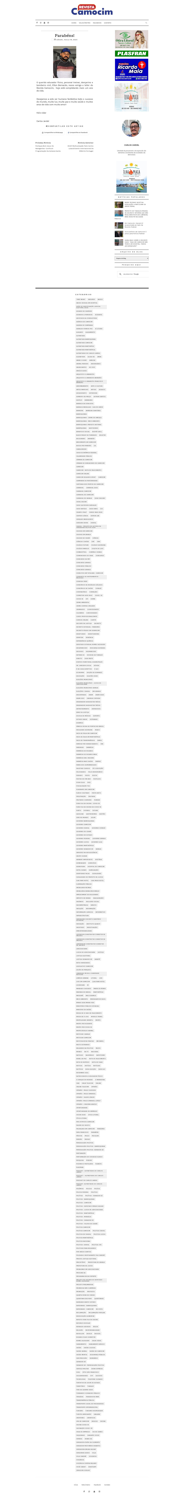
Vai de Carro (98, 1432)
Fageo (97, 730)
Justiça (101, 952)
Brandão (91, 438)
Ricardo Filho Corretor (86, 1337)
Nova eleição (91, 1069)
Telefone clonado (95, 1379)
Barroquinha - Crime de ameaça (89, 417)
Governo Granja (99, 838)
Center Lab (95, 515)
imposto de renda (83, 898)
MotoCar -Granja (83, 1034)
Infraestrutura (82, 915)
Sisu (78, 1372)
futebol (87, 810)
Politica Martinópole (84, 1237)
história (98, 859)
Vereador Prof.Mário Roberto (88, 1446)
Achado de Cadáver (84, 311)
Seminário (94, 1358)
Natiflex (79, 1055)
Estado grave (81, 719)
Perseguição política (84, 1143)
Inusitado (80, 927)
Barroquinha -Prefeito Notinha (88, 424)
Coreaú (98, 588)
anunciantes (81, 367)
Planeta (99, 1164)
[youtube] (44, 22)
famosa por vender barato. (87, 744)
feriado (79, 775)
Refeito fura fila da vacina (87, 1319)
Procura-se (81, 1273)
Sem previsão (81, 1358)
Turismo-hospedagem (94, 1410)
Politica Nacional (83, 1241)
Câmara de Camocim (84, 459)
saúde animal (81, 1351)
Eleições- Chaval (83, 691)
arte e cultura (97, 386)
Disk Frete (89, 658)
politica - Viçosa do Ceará (86, 1223)
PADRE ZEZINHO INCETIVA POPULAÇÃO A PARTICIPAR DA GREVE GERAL (135, 204)
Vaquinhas (80, 1435)
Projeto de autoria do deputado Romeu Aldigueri (89, 1280)
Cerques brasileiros (84, 519)
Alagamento (90, 332)
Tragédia (79, 1396)
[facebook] (37, 22)
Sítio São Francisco (91, 1372)
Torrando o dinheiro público (88, 1393)
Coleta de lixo (97, 548)
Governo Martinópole (85, 845)
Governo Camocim (83, 824)
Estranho (94, 719)
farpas (98, 761)
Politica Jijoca (99, 1234)
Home (73, 23)
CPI (87, 599)
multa (98, 1048)
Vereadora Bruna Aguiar (86, 1449)
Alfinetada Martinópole (85, 349)
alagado (79, 332)
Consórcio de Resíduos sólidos (89, 585)
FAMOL (99, 740)
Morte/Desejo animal (84, 1030)
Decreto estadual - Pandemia (88, 627)
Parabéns (95, 1132)
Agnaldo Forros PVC (84, 328)
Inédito (94, 905)
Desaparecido (81, 648)
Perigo (87, 1139)
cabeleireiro (81, 449)
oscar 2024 (81, 1114)
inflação (79, 908)
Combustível (81, 552)
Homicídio (92, 863)
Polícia (97, 1188)
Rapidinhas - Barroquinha (86, 1305)
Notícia (88, 1065)
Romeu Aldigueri (83, 1340)
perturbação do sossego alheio (89, 1157)
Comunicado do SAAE (84, 555)
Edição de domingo (94, 672)
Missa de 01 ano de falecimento (89, 1013)
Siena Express (97, 1368)
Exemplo (79, 723)
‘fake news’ (81, 299)
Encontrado (81, 695)
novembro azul (82, 1072)
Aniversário (96, 364)
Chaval (93, 522)
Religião (79, 1330)
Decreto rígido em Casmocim (88, 630)
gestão (102, 814)
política (79, 1195)
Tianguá (91, 1386)
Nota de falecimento (97, 1058)
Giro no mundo (82, 817)
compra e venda (95, 552)
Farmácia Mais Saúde (84, 761)
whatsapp (92, 1467)
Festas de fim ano (83, 779)
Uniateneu (80, 1417)
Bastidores (93, 428)
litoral (94, 978)
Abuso (100, 299)
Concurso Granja (83, 562)
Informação (91, 908)
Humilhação (93, 870)
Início (76, 1485)
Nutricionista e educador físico (89, 1076)
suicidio (99, 1375)
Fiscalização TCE (83, 786)
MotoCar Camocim (83, 1037)
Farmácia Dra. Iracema (85, 758)
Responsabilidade (93, 1330)
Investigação (92, 927)
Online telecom (82, 1086)
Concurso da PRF (83, 559)
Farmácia (89, 747)
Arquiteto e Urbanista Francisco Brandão (89, 382)
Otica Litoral (93, 1114)
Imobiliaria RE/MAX (83, 887)
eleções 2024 (92, 676)
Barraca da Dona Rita (84, 403)
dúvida (96, 665)
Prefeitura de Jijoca (84, 1266)
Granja (98, 849)
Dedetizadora (93, 634)
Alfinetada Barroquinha (86, 339)
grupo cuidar (81, 856)
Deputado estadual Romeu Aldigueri (90, 644)
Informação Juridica (84, 912)
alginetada (80, 356)
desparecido (91, 651)
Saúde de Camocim (97, 1351)
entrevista (96, 709)
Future (95, 810)
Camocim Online (82, 473)
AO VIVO (92, 367)
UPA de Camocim (82, 1421)
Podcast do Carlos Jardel (86, 1180)
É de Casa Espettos (84, 669)
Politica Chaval (99, 1230)
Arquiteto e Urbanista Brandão (89, 378)
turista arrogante (83, 1414)
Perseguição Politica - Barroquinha (90, 1146)
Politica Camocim (83, 1227)
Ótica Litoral (81, 1118)
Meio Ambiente (82, 999)
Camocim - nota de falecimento (88, 470)
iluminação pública (84, 884)
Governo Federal (83, 838)
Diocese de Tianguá (95, 655)
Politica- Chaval (82, 1244)
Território (80, 1386)
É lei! (96, 669)
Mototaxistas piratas (85, 1041)
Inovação (80, 924)
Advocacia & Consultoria (86, 318)
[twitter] (40, 22)
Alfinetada (80, 335)
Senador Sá (81, 1361)
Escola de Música (83, 716)
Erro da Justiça (82, 712)
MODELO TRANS (96, 1016)
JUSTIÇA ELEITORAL (83, 955)
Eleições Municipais (84, 679)
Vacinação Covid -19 (84, 1428)
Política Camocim (83, 1230)
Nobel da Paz (81, 1058)
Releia (95, 1326)
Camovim (101, 477)
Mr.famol (100, 1041)
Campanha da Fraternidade (87, 480)
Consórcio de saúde (84, 588)
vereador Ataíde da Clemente (88, 1442)
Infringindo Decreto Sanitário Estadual (88, 919)
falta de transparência (85, 740)
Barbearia (89, 400)
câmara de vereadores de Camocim (90, 463)
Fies (89, 782)
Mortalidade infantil (84, 1020)
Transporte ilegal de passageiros (90, 1403)
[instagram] (48, 22)
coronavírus (81, 592)
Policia (89, 1188)
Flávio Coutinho (82, 793)
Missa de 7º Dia (82, 1016)
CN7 (93, 541)
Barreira (79, 410)
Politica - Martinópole (85, 1213)
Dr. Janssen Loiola (83, 665)
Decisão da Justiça (84, 623)
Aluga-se (91, 356)
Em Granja (97, 691)
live (100, 978)
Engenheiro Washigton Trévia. (88, 705)
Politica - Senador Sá (85, 1220)
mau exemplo (91, 995)
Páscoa (79, 1136)
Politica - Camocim (83, 1202)
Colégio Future (82, 545)
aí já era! (98, 328)
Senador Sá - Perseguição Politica (90, 1365)
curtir (93, 620)
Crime (93, 599)
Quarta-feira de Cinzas (85, 1295)
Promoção (80, 1291)
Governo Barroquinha (85, 821)
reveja (89, 1333)
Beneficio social (83, 431)
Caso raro (93, 508)
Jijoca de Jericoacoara (85, 952)
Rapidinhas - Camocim (84, 1309)
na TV (86, 1051)
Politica (94, 1192)
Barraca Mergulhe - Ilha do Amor (89, 407)
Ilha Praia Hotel (97, 880)
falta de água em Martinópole (88, 737)
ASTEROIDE (93, 393)
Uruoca (95, 1421)
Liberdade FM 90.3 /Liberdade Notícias (87, 974)
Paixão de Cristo (83, 1125)
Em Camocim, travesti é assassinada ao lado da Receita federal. (134, 225)
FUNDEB (97, 800)
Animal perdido (82, 364)
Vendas (79, 1439)
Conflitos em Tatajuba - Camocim (89, 573)
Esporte (96, 716)
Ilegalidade (96, 873)
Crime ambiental (82, 602)
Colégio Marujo (82, 548)
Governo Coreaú (98, 828)
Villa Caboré (81, 1456)
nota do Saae (97, 1062)
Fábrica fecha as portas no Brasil (90, 726)
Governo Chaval (82, 828)
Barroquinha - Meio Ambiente (88, 421)
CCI (101, 508)
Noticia (79, 1065)
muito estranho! (83, 1044)
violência (80, 1460)
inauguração (98, 898)
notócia (79, 1069)
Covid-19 (79, 599)
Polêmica (80, 1188)
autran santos (100, 396)
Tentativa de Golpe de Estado (88, 1382)
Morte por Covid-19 (84, 1027)
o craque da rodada (84, 1079)
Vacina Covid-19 (82, 1425)
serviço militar (82, 1368)
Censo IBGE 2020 (95, 512)
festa (87, 775)
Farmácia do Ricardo (84, 751)
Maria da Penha (100, 988)
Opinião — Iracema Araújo (86, 1104)
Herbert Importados (84, 859)
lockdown (80, 985)
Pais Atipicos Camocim (85, 1121)
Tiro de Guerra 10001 (84, 1389)
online (98, 1083)
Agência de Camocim (84, 321)
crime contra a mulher (85, 606)
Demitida (79, 637)
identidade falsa (83, 873)
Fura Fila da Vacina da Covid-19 (88, 807)
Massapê (79, 995)
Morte (98, 1020)
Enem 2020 (100, 695)
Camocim (79, 466)
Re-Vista (99, 1309)
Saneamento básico (97, 1344)
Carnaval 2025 (92, 487)
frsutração (81, 796)
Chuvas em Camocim (84, 531)
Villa (94, 1453)
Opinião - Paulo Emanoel (86, 1093)
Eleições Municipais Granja (87, 688)
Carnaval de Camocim (85, 494)
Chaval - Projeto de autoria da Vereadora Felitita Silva (88, 527)
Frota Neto (96, 793)
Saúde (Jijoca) (89, 1347)
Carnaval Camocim (83, 491)
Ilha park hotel (82, 880)
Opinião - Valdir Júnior (85, 1097)
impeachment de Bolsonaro (87, 894)
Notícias (96, 1065)
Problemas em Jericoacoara (87, 1269)
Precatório (80, 1262)
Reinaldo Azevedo (83, 1326)
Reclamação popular (97, 1312)
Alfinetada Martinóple (85, 346)
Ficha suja (80, 782)
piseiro (89, 1160)
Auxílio (79, 400)
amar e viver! (81, 360)
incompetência (82, 905)
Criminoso (80, 609)
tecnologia (81, 1379)
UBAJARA (97, 1414)
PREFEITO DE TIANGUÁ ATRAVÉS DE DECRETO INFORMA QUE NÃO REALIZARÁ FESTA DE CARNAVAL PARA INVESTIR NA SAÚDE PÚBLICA (131, 215)
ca (95, 445)
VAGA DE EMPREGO (83, 1432)
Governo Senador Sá (84, 849)
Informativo (100, 912)
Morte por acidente (84, 1023)
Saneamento (81, 1344)
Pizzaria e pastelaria (84, 1164)
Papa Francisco (82, 1132)
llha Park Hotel (98, 981)
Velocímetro (84, 23)
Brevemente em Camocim (86, 442)
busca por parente (83, 445)
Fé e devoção (98, 768)
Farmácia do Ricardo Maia (86, 754)
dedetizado (81, 634)
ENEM (91, 695)
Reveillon (80, 1333)
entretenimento (82, 709)
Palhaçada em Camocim (85, 1129)
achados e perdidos (84, 314)
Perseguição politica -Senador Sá (90, 1150)
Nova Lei (102, 1069)
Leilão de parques (83, 970)
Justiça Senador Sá (84, 959)
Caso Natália (81, 508)
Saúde (78, 1347)
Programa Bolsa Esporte (86, 1276)
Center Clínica (82, 515)
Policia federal (82, 1192)
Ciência (95, 538)
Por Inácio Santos (83, 1251)
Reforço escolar (83, 1323)
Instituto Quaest (93, 924)
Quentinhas (99, 1298)
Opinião (94, 1086)
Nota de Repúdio (82, 1062)
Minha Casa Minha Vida (85, 1002)
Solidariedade (82, 1375)
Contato (107, 23)
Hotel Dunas (81, 870)
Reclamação (81, 1312)
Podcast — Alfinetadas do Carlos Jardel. (89, 1176)
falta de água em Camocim (86, 733)
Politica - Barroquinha (85, 1199)
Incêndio (79, 901)
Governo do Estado (84, 835)
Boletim (102, 435)
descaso (79, 651)
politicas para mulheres (86, 1248)
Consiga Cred (81, 581)
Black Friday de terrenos (86, 435)
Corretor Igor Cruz (84, 595)
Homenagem (81, 863)
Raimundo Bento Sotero (86, 1302)
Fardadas (80, 747)
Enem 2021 (80, 698)
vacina (103, 1421)
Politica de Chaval (83, 1234)
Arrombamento (82, 386)
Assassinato (81, 393)
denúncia (89, 637)
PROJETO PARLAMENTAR (84, 1284)
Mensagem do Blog (97, 999)
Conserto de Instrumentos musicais (87, 577)
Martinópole (98, 992)
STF (91, 1375)
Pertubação (81, 1153)
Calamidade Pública (84, 456)
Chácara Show (82, 522)
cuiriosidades (93, 609)
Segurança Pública (97, 1354)
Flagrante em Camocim (85, 789)
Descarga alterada (97, 648)
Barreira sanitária (93, 410)
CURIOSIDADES (91, 613)
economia (80, 672)
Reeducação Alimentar (85, 1316)
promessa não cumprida (86, 1288)
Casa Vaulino (100, 498)
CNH (98, 541)
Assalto (102, 389)
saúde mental (81, 1354)
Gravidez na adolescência (86, 852)
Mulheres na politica (84, 1048)
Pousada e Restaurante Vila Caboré (90, 1255)
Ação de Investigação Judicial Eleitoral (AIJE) (88, 307)
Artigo (93, 389)
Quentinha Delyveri (84, 1298)
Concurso (100, 555)
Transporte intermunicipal (87, 1407)
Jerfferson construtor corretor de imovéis (90, 944)
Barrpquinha (81, 428)
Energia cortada (93, 698)
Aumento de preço (83, 396)
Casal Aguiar (81, 501)
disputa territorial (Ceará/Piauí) (89, 662)
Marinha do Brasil (83, 992)
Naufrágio (90, 1055)
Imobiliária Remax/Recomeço (87, 891)
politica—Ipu (97, 1244)
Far (102, 744)
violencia (93, 1456)
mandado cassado (83, 988)
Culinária (80, 613)
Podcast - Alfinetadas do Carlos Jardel (89, 1171)
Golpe (93, 817)
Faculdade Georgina (84, 730)
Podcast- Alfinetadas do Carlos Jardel (89, 1184)
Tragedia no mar (92, 1396)
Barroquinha (81, 414)
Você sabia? (81, 1467)
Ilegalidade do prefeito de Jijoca (89, 877)
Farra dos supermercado (86, 765)
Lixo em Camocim (83, 981)
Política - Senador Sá (94, 1195)
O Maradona (100, 1079)
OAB (77, 1083)
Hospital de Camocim (96, 866)
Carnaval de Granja (84, 498)
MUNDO (79, 1051)
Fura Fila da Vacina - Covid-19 (88, 803)
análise (92, 360)
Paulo (87, 1136)
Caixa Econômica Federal (86, 452)
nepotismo (100, 1055)
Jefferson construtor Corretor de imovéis (90, 935)
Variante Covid (93, 1435)
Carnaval (80, 487)
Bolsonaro (80, 438)
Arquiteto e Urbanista (85, 374)
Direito (79, 658)
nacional (94, 1051)
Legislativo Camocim (84, 966)
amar (99, 356)
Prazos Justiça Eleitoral (86, 1259)
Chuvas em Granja (83, 534)
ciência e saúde (82, 541)
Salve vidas (96, 1340)
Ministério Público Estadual (87, 1006)
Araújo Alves (81, 371)
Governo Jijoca (82, 842)
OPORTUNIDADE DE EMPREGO (86, 1111)
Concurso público (83, 566)
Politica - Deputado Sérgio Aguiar (90, 1206)
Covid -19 (98, 595)
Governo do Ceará (83, 831)
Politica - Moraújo (83, 1216)
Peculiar (95, 1136)
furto (78, 810)
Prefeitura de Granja (96, 1262)
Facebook (97, 23)
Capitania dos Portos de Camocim (90, 484)
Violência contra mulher (86, 1463)
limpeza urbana (82, 978)
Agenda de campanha (84, 325)
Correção (93, 592)
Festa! (94, 775)
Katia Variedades (83, 963)
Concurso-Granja (83, 569)
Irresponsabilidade (84, 931)
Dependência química (84, 641)
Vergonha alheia (83, 1453)
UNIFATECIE (91, 1417)
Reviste (98, 1333)
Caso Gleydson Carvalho (86, 505)
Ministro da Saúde (83, 1009)
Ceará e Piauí (81, 512)
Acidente (98, 314)
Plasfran (79, 1167)
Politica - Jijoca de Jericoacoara (89, 1209)
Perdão (79, 1139)
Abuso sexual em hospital (86, 303)
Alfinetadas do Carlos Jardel (88, 353)
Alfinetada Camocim (84, 342)
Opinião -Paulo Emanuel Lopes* (88, 1100)
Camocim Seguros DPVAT (86, 477)
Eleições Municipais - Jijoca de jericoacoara (88, 683)
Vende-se (88, 1439)
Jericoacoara (81, 948)
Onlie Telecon (87, 1083)
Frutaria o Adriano (84, 800)
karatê (97, 959)
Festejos (97, 779)
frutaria (91, 796)
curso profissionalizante (86, 616)
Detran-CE (80, 655)
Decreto (97, 623)
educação (80, 676)
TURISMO (79, 1410)
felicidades (81, 772)
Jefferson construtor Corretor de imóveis (90, 939)
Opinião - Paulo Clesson (86, 1090)
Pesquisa (80, 1160)
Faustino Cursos (83, 768)
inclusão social (92, 901)
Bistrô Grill (97, 431)
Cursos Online (82, 620)
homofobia (80, 866)
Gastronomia (91, 814)
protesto (91, 1291)
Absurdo (91, 299)
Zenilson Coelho (83, 1470)
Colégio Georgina (98, 545)
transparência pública (85, 1400)
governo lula (96, 842)
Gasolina (80, 814)
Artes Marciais (82, 389)
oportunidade (82, 1107)
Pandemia (101, 1129)
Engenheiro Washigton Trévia (88, 702)
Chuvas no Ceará (83, 538)
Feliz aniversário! (95, 772)
